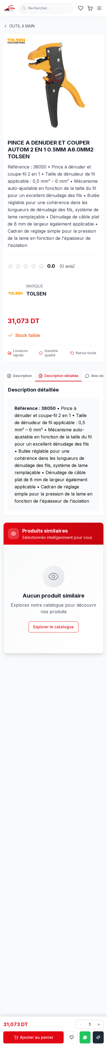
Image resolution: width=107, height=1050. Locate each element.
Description (22, 376)
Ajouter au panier (36, 1037)
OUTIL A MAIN (22, 26)
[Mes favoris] (80, 8)
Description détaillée (61, 376)
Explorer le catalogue (53, 626)
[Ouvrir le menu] (99, 8)
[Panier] (90, 8)
